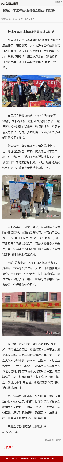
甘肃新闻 (58, 2)
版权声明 (8, 447)
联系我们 (25, 459)
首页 (8, 459)
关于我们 (15, 459)
